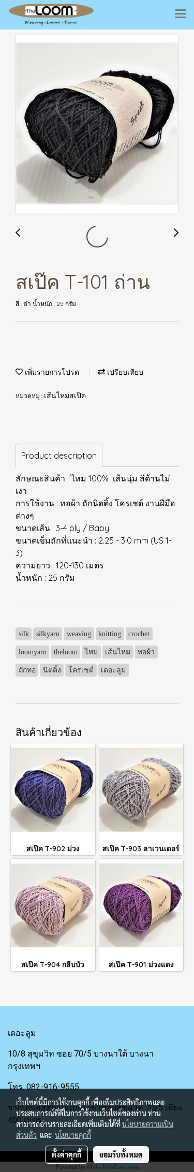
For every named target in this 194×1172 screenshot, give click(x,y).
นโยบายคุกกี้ (73, 1134)
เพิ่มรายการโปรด (51, 372)
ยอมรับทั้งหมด (121, 1154)
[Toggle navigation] (180, 14)
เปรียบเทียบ (124, 372)
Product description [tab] (59, 455)
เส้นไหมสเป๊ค (65, 396)
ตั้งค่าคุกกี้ (66, 1154)
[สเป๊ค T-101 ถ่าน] (97, 124)
